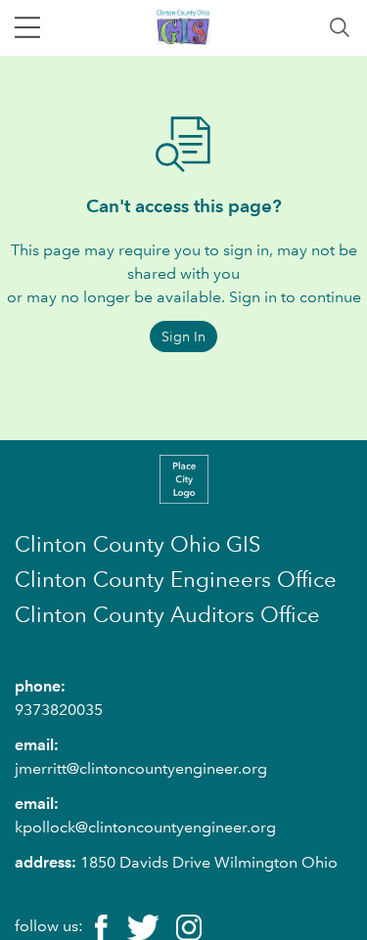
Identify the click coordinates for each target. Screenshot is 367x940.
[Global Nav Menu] (27, 27)
